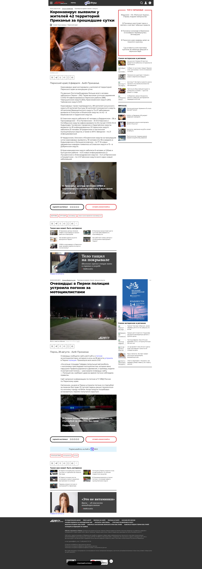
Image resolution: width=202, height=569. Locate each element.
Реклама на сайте (99, 520)
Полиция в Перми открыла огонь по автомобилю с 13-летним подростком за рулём (103, 472)
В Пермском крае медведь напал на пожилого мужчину (135, 41)
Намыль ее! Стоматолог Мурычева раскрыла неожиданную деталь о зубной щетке (138, 334)
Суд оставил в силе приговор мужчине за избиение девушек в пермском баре (135, 49)
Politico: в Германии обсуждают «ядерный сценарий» (137, 116)
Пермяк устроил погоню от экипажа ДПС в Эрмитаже (68, 485)
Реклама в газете (113, 520)
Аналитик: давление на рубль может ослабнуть (139, 130)
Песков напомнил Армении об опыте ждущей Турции (139, 109)
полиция (72, 360)
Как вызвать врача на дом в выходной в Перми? (68, 238)
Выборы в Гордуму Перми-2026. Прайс (136, 524)
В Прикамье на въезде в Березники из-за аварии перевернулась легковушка (135, 32)
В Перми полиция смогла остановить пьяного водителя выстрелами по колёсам (69, 479)
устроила (109, 358)
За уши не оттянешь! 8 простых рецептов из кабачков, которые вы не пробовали (139, 62)
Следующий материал (84, 563)
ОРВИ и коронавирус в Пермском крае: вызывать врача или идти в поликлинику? (70, 246)
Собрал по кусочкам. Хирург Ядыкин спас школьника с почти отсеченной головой (139, 69)
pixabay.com (54, 72)
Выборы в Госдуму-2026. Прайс (75, 524)
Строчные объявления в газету (122, 522)
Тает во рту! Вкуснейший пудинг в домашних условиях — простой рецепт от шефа (138, 90)
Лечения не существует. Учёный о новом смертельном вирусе (138, 75)
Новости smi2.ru (57, 274)
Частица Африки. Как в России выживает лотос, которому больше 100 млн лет (138, 341)
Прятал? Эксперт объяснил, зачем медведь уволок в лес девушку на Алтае (138, 327)
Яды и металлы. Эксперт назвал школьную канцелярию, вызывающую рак (137, 355)
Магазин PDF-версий (128, 520)
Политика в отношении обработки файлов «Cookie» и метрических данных (86, 547)
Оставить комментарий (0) (101, 207)
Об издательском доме (73, 520)
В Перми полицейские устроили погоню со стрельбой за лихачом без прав (87, 419)
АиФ (78, 341)
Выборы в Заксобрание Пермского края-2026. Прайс (105, 524)
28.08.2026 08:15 (55, 280)
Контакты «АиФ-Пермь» (102, 522)
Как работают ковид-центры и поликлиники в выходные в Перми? (102, 239)
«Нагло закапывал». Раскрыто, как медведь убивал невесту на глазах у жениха (139, 362)
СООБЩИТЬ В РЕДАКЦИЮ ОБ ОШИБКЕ (76, 526)
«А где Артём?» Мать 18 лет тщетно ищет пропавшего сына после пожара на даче (138, 348)
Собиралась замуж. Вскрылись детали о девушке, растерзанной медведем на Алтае (138, 97)
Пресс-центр (87, 520)
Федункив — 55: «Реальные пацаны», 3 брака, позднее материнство (135, 16)
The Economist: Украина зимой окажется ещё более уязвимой (137, 137)
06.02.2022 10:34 (55, 8)
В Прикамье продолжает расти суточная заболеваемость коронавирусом (102, 232)
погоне (99, 356)
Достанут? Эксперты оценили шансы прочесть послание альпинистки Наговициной (139, 83)
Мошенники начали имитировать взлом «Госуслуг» (138, 123)
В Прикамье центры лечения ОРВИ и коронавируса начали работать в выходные (87, 187)
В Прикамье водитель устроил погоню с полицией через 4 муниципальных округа (102, 479)
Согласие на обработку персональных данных (78, 544)
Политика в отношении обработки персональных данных (81, 546)
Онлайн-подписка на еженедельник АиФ (78, 522)
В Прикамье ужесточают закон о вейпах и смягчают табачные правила (135, 24)
